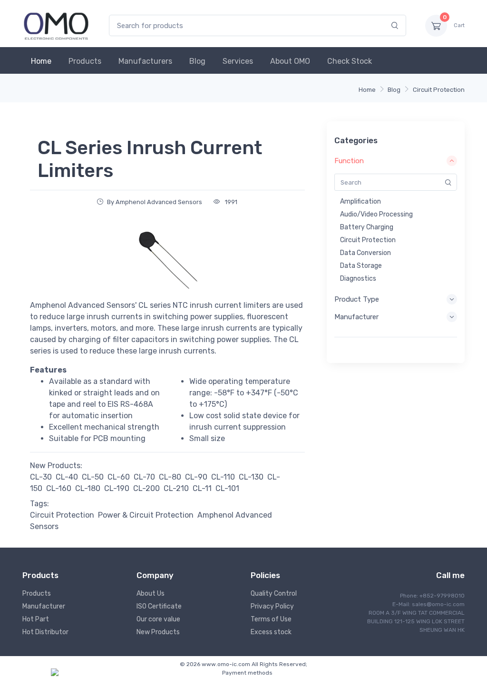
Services (238, 61)
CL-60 (118, 476)
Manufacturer (43, 606)
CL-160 (58, 488)
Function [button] (349, 161)
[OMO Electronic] (56, 25)
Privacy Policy (272, 606)
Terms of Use (271, 619)
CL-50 (93, 476)
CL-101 (227, 488)
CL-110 (223, 476)
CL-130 (251, 476)
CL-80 (170, 476)
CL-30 (41, 476)
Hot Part (35, 619)
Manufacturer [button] (356, 317)
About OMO (290, 61)
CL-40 (67, 476)
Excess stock (271, 632)
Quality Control (274, 593)
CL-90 (196, 476)
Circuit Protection (439, 89)
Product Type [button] (356, 299)
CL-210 (176, 488)
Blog (197, 61)
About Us (150, 593)
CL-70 (144, 476)
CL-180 (87, 488)
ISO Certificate (159, 606)
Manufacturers (145, 61)
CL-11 (202, 488)
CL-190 (116, 488)
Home (41, 61)
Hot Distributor (45, 632)
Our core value (158, 619)
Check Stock (349, 61)
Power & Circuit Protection (146, 515)
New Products (158, 632)
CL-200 (146, 488)
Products (84, 61)
